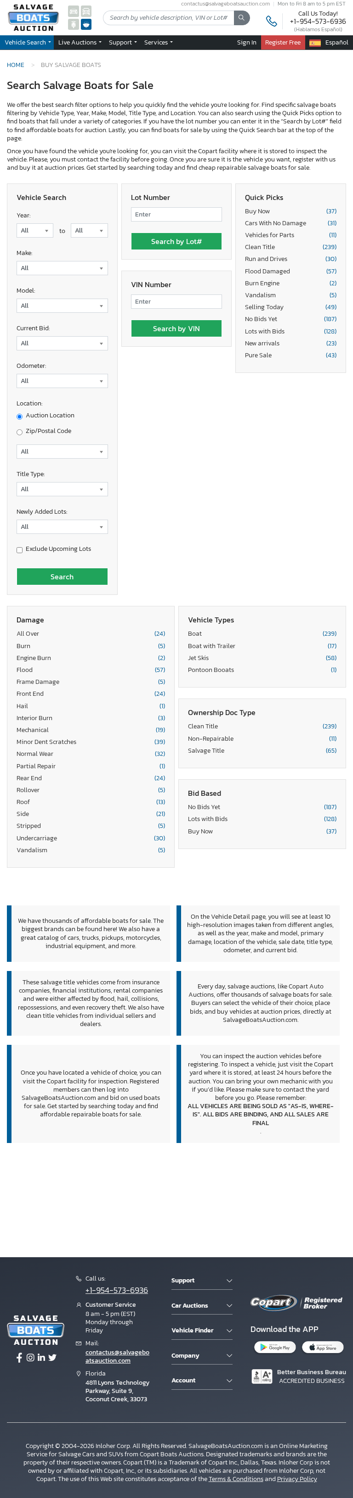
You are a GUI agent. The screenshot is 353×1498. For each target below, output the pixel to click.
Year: (23, 215)
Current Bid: (33, 328)
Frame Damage (91, 682)
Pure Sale (290, 355)
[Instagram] (30, 1358)
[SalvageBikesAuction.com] (73, 24)
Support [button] (121, 42)
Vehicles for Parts (290, 235)
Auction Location (50, 415)
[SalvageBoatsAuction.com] (86, 24)
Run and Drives (290, 259)
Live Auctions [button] (78, 42)
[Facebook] (19, 1358)
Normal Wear (91, 754)
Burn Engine (290, 283)
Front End (91, 694)
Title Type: (31, 474)
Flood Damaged (290, 271)
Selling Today (290, 307)
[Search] (242, 18)
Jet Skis (262, 658)
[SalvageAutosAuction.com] (73, 11)
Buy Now (290, 211)
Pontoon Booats (262, 670)
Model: (26, 290)
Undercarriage (91, 838)
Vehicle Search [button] (26, 42)
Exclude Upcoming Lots (58, 549)
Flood (91, 670)
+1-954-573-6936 (318, 21)
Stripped (91, 826)
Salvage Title (262, 751)
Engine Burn (91, 658)
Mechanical (91, 730)
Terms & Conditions (236, 1479)
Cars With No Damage (290, 223)
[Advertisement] (176, 1199)
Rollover (91, 790)
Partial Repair (91, 766)
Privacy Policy (297, 1479)
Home (15, 64)
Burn (91, 646)
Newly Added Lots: (42, 511)
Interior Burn (91, 718)
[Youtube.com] (52, 1358)
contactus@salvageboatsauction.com (117, 1356)
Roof (91, 802)
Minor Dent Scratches (91, 742)
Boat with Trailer (262, 646)
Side (91, 814)
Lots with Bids (290, 331)
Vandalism (290, 295)
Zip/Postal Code (48, 431)
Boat (262, 634)
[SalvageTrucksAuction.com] (86, 11)
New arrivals (290, 343)
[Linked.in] (41, 1358)
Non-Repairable (262, 739)
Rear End (91, 778)
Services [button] (156, 42)
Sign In (246, 42)
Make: (24, 253)
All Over (91, 634)
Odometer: (31, 366)
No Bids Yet (290, 319)
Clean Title (290, 247)
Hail (91, 706)
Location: (29, 403)
